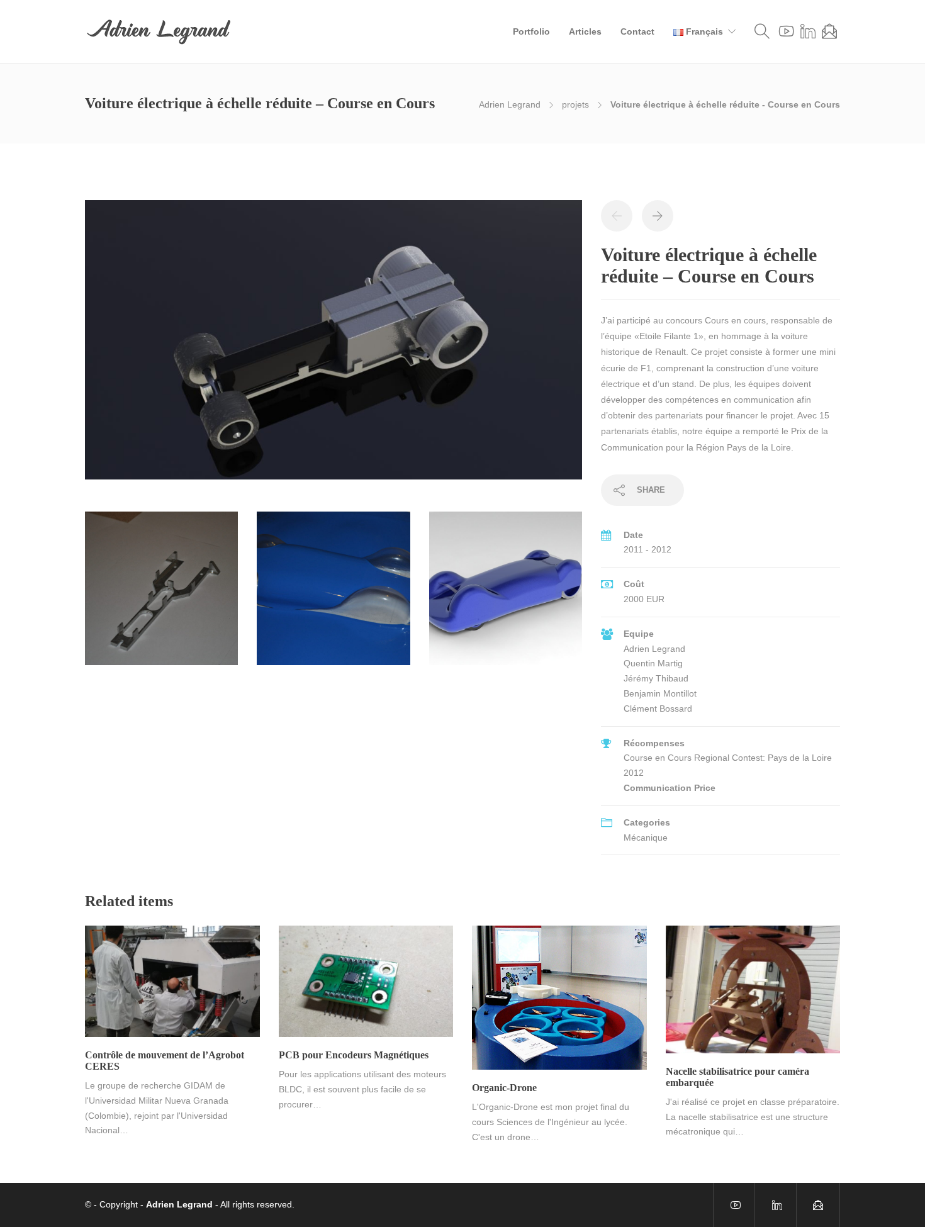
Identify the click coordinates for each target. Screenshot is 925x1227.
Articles (585, 31)
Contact (637, 31)
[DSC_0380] (161, 594)
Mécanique (646, 837)
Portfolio (531, 31)
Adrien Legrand (510, 104)
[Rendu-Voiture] (505, 594)
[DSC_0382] (333, 594)
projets (575, 104)
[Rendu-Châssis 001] (333, 345)
